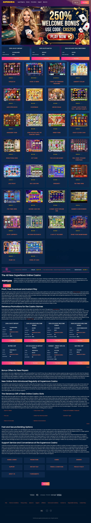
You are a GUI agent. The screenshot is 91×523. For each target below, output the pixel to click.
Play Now (84, 2)
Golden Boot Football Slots (79, 269)
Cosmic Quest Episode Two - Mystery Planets (79, 108)
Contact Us (63, 503)
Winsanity (56, 183)
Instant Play (34, 467)
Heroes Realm (56, 107)
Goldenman (34, 107)
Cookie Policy (83, 503)
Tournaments (34, 474)
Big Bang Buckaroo (34, 234)
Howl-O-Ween (34, 81)
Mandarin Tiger (12, 132)
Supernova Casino (14, 332)
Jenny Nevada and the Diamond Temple (34, 133)
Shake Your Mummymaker (79, 234)
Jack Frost (12, 183)
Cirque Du (12, 81)
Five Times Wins (12, 209)
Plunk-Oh (12, 260)
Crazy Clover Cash (79, 132)
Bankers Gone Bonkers (79, 209)
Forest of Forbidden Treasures (56, 82)
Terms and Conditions (53, 503)
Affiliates (43, 503)
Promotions (33, 2)
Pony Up (6, 415)
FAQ (6, 503)
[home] (9, 4)
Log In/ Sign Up (21, 2)
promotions (56, 309)
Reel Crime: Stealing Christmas (79, 159)
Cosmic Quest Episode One (56, 210)
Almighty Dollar (79, 81)
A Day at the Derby (57, 234)
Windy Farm (56, 132)
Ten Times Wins (79, 183)
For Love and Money (56, 158)
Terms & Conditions (56, 467)
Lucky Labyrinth (12, 234)
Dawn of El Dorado (9, 421)
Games (28, 2)
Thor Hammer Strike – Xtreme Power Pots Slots (37, 269)
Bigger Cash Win (34, 209)
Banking (79, 459)
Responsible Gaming (73, 503)
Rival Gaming (76, 292)
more (87, 367)
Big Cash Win (34, 183)
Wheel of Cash (34, 260)
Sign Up (76, 2)
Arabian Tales (30, 319)
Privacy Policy (79, 467)
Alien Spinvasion (12, 107)
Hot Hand (34, 158)
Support (40, 2)
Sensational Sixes (12, 158)
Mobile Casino (12, 459)
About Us (45, 2)
